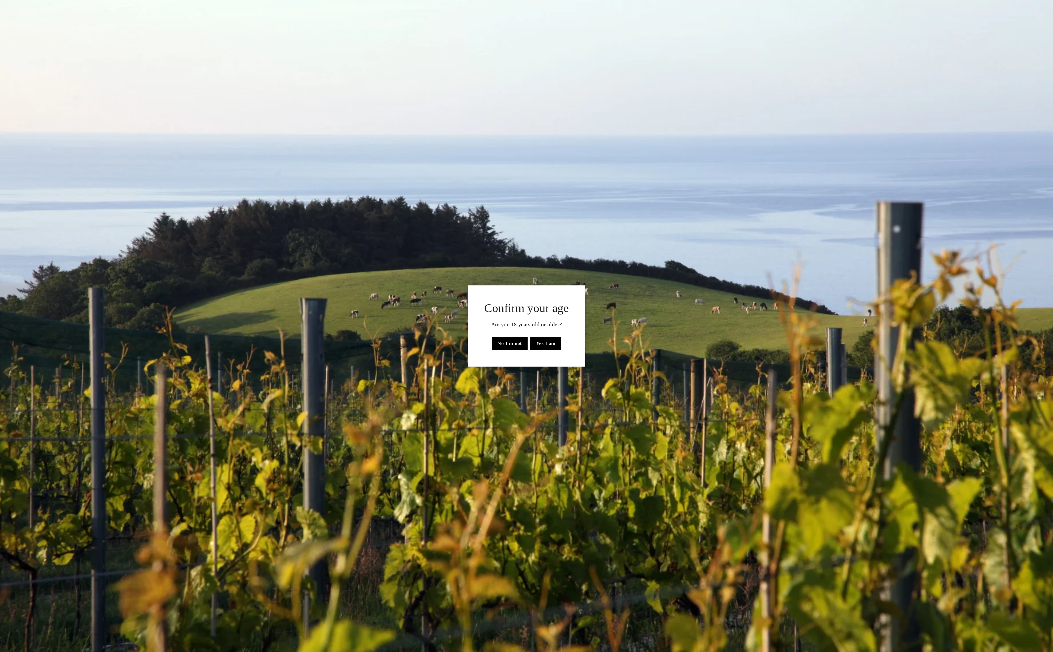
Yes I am (546, 343)
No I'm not (509, 343)
